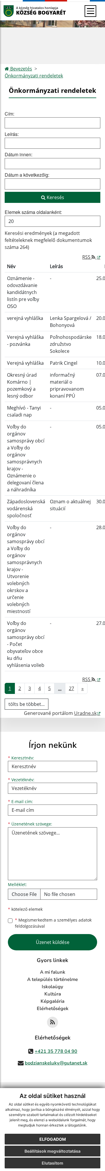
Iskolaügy (52, 987)
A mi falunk (52, 972)
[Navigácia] (90, 11)
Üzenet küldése (52, 942)
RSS (87, 257)
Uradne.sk (85, 713)
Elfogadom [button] (52, 1139)
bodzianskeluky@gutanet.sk (56, 1063)
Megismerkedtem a (53, 923)
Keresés (55, 197)
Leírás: (12, 134)
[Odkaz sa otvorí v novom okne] (52, 1022)
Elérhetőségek (53, 1008)
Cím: (9, 113)
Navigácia (17, 11)
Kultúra (52, 994)
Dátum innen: (18, 154)
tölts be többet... (26, 704)
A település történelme (52, 979)
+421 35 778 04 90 (56, 1051)
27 (71, 688)
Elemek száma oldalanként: (33, 212)
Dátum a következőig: (27, 174)
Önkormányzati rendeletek (34, 75)
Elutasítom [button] (52, 1163)
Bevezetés (20, 68)
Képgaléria (52, 1001)
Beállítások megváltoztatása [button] (52, 1151)
